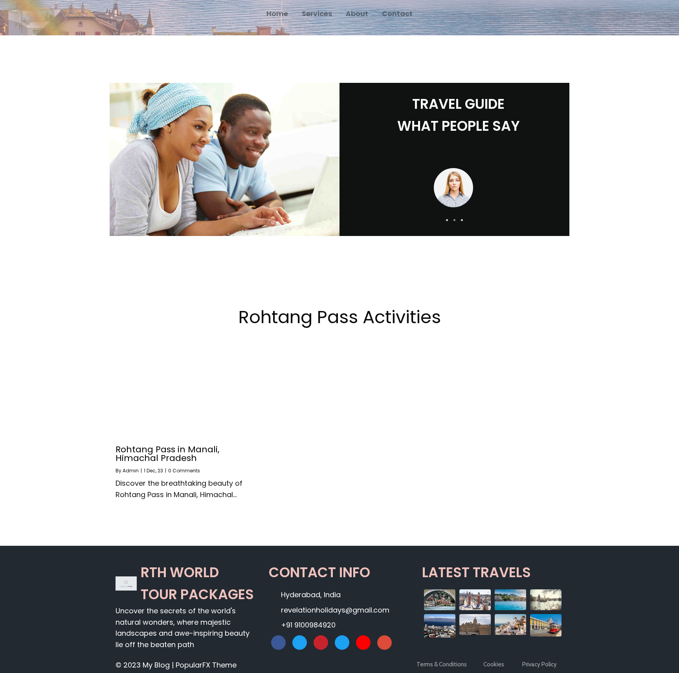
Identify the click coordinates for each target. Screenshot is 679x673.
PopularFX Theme (206, 665)
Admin (131, 470)
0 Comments (184, 470)
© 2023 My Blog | (146, 665)
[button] (447, 220)
